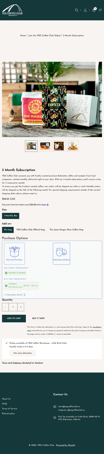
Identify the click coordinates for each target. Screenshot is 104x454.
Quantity (7, 300)
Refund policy (8, 414)
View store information (23, 353)
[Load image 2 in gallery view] (45, 146)
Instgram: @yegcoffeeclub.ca (71, 410)
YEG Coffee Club (45, 445)
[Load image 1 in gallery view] (31, 146)
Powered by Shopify (65, 445)
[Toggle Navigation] (100, 10)
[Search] (76, 10)
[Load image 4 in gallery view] (72, 146)
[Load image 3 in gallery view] (59, 146)
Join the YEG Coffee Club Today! (44, 36)
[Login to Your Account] (85, 10)
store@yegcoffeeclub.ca (69, 407)
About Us (6, 399)
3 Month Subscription (73, 36)
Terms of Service (9, 409)
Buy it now (38, 318)
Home (23, 36)
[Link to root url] (12, 10)
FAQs (4, 404)
